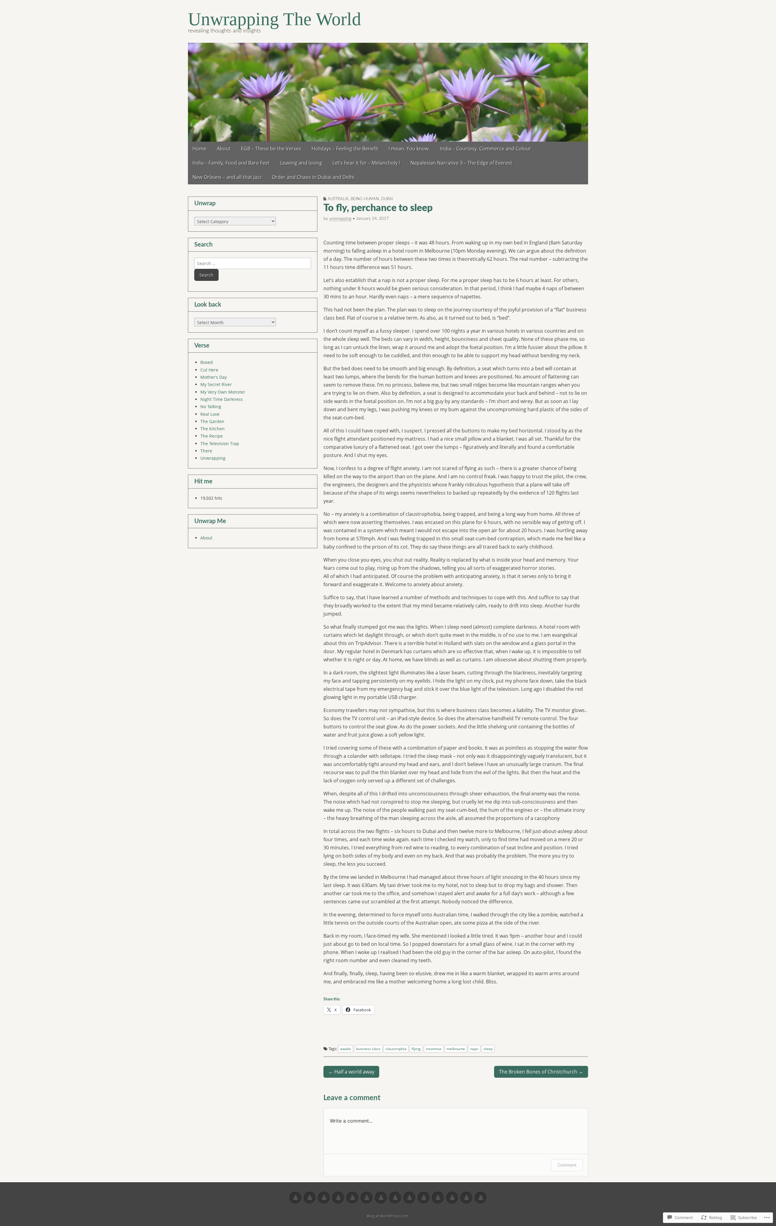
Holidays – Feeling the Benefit (345, 148)
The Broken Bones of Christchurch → (541, 1071)
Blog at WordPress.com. (388, 1216)
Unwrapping (213, 458)
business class (368, 1048)
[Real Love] (395, 1198)
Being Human (365, 199)
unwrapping (340, 219)
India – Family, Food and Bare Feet (231, 163)
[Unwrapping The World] (388, 92)
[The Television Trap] (452, 1198)
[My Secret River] (338, 1198)
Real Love (209, 414)
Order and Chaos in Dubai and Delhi (313, 177)
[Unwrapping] (480, 1198)
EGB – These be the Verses (271, 148)
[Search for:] (252, 263)
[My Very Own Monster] (352, 1198)
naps (474, 1048)
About (224, 148)
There (206, 451)
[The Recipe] (438, 1198)
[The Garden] (409, 1198)
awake (345, 1048)
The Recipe (211, 436)
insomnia (433, 1048)
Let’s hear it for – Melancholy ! (366, 163)
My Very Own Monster (222, 392)
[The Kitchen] (423, 1198)
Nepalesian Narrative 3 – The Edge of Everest (461, 163)
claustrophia (396, 1048)
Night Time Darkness (221, 399)
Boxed (206, 362)
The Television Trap (219, 443)
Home (199, 148)
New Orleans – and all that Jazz (227, 177)
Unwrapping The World (274, 19)
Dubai (387, 199)
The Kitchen (212, 429)
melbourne (456, 1048)
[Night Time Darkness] (366, 1198)
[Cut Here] (309, 1198)
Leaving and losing (301, 163)
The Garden (212, 421)
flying (416, 1048)
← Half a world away (351, 1071)
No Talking (210, 406)
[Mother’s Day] (324, 1198)
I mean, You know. (409, 148)
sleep (488, 1048)
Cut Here (209, 370)
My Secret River (216, 384)
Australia (338, 199)
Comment (567, 1164)
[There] (466, 1198)
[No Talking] (381, 1198)
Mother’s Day (213, 377)
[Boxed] (295, 1198)
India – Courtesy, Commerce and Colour (485, 148)
